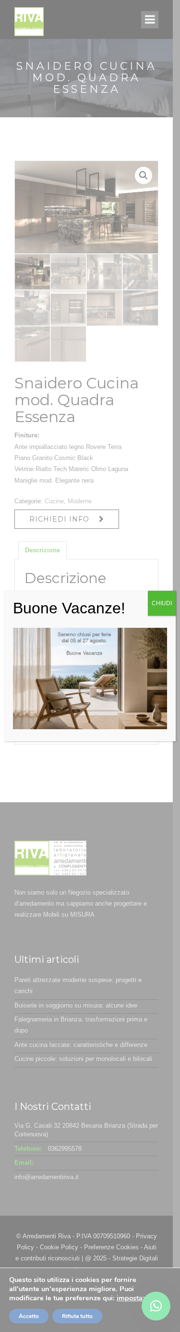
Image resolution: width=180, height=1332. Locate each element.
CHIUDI (162, 603)
